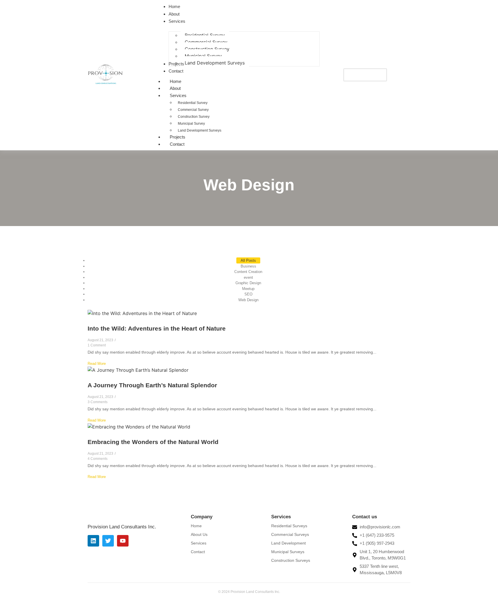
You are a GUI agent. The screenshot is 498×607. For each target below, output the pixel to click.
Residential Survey (192, 103)
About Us (199, 534)
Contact (177, 144)
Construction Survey (194, 117)
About (175, 88)
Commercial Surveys (290, 534)
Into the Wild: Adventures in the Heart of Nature (157, 328)
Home (175, 81)
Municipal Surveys (287, 551)
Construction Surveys (290, 560)
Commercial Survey (193, 110)
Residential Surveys (289, 525)
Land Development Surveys (199, 130)
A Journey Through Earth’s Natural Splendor (152, 385)
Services (178, 95)
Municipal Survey (191, 124)
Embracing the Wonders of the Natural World (153, 442)
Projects (177, 136)
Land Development (288, 543)
